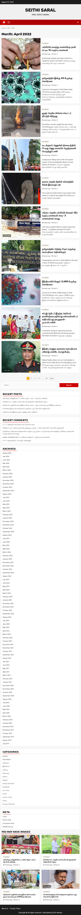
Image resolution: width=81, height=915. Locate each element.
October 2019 (7, 733)
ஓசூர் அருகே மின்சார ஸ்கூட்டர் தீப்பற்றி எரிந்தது (56, 115)
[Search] (78, 22)
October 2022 (7, 610)
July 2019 (6, 744)
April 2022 (6, 631)
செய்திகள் (45, 43)
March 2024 (7, 552)
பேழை (5, 800)
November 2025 (8, 484)
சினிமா (5, 777)
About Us (5, 909)
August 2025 (7, 494)
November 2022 (8, 607)
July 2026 (6, 456)
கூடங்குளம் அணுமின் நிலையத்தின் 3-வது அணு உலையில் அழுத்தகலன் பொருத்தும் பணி (59, 148)
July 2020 (6, 703)
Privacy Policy (15, 909)
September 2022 (8, 614)
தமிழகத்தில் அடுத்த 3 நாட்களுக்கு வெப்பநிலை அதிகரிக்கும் (59, 251)
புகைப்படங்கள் (7, 797)
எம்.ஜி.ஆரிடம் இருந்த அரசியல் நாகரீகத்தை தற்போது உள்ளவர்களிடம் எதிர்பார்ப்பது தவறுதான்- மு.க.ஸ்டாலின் (60, 318)
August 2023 (7, 576)
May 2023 (6, 586)
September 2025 (8, 491)
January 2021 (7, 682)
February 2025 (7, 515)
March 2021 (7, 675)
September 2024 (8, 532)
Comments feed (8, 823)
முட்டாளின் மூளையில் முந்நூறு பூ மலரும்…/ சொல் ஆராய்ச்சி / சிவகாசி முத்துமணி (37, 428)
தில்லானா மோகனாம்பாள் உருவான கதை (21, 425)
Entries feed (7, 820)
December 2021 (8, 644)
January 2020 (7, 723)
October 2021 (7, 651)
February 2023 (7, 597)
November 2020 (8, 689)
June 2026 (6, 460)
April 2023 (6, 590)
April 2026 (6, 467)
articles (5, 756)
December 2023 (8, 562)
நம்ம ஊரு (6, 790)
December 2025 (8, 480)
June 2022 (6, 624)
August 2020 (7, 699)
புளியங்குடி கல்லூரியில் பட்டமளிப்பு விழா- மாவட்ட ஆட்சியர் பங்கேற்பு (25, 398)
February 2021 (7, 679)
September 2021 (8, 655)
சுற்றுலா (5, 780)
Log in (5, 816)
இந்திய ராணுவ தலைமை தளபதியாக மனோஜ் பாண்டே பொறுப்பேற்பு (59, 350)
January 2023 (7, 600)
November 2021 (8, 648)
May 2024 (6, 545)
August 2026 (7, 453)
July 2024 (6, 538)
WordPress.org (8, 827)
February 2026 (7, 474)
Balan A (55, 54)
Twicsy (5, 428)
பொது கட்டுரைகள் (9, 804)
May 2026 (6, 463)
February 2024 (7, 556)
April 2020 (6, 713)
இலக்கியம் (6, 766)
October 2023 (7, 569)
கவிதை (5, 770)
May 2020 (6, 709)
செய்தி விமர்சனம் (8, 783)
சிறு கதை (6, 773)
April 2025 (6, 508)
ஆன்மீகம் (6, 763)
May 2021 (6, 668)
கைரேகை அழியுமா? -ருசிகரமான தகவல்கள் (35, 437)
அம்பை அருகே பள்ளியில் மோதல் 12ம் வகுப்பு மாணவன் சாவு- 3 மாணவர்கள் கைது (60, 215)
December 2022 (8, 603)
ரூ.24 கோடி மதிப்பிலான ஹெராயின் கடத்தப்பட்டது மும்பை (21, 431)
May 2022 (6, 627)
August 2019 (7, 740)
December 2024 (8, 521)
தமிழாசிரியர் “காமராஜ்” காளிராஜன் (19, 441)
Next (51, 378)
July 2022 (6, 621)
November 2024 (8, 525)
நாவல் (5, 794)
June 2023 (6, 583)
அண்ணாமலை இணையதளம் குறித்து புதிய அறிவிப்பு (20, 412)
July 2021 (6, 662)
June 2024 (6, 542)
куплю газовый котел (10, 437)
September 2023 (8, 573)
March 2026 (7, 470)
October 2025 (7, 487)
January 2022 (7, 641)
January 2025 (7, 518)
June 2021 (6, 665)
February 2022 (7, 638)
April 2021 (6, 672)
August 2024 (7, 535)
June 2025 (6, 501)
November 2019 (8, 730)
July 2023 (6, 579)
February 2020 (7, 720)
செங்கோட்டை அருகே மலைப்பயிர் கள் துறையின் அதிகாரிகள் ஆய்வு (25, 402)
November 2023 (8, 566)
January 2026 (7, 477)
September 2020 (8, 696)
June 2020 (6, 706)
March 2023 (7, 593)
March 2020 (7, 716)
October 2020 (7, 692)
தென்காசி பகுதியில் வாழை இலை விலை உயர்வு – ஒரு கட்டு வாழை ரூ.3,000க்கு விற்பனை (32, 405)
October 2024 (7, 528)
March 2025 (7, 511)
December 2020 (8, 686)
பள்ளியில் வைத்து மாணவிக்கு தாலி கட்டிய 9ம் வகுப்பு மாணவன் (59, 49)
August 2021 (7, 658)
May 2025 (6, 504)
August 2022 (7, 617)
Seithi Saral (40, 10)
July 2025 (6, 497)
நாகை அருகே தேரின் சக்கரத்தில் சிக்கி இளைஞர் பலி (58, 183)
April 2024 (6, 549)
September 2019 (8, 737)
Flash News (7, 759)
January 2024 (7, 559)
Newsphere (47, 913)
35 (46, 378)
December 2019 (8, 727)
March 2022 (7, 634)
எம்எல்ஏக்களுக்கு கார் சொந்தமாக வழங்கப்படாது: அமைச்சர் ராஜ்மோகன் (26, 409)
